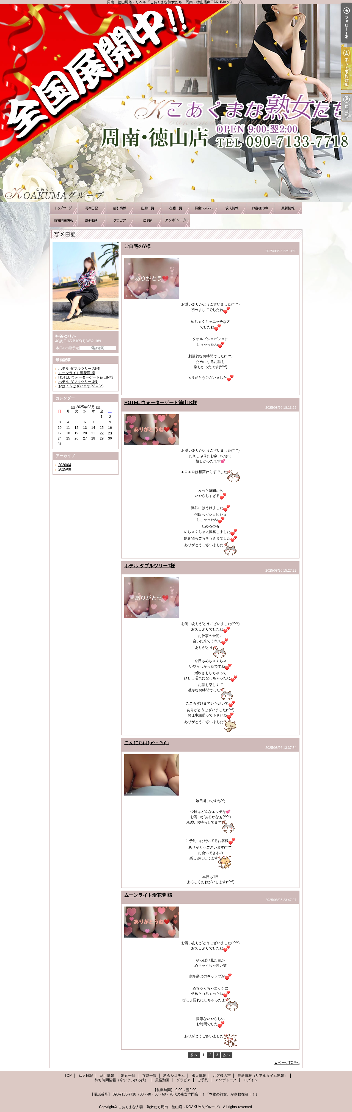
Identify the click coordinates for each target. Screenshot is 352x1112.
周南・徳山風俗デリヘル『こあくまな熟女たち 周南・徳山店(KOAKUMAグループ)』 (176, 103)
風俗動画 (92, 220)
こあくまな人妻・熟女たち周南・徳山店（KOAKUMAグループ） (170, 1107)
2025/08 (64, 469)
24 (60, 438)
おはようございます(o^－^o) (80, 386)
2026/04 (64, 465)
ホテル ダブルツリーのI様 (79, 368)
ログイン (250, 1080)
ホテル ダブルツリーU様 (78, 382)
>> (98, 407)
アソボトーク (176, 220)
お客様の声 (260, 208)
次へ (226, 1055)
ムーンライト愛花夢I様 (76, 373)
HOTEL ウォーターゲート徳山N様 (85, 377)
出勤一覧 (148, 208)
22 (102, 433)
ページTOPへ (288, 1063)
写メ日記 (92, 208)
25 (68, 438)
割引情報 (120, 208)
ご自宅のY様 (137, 246)
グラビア (120, 220)
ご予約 (148, 220)
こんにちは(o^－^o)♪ (146, 742)
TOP (64, 208)
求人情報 (232, 208)
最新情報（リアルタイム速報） (288, 208)
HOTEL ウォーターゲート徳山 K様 (160, 402)
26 (76, 438)
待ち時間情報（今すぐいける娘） (64, 220)
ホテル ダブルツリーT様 (149, 565)
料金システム (204, 208)
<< (73, 407)
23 (110, 433)
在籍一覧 (176, 208)
